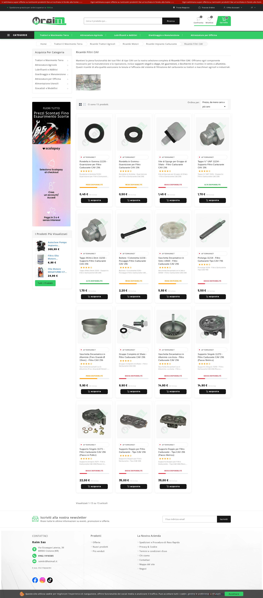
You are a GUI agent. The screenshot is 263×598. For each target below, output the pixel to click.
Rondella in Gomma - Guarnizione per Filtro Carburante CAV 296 (130, 164)
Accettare (234, 594)
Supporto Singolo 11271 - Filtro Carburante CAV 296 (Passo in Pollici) (93, 452)
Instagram (42, 580)
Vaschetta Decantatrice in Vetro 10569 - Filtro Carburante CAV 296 (171, 261)
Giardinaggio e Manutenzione (164, 35)
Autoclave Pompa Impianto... (57, 244)
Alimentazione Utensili (47, 83)
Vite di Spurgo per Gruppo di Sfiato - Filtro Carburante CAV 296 (172, 164)
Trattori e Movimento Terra (54, 35)
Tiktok (50, 580)
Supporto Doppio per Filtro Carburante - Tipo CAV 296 (132, 450)
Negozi (143, 568)
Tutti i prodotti (45, 283)
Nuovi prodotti (100, 546)
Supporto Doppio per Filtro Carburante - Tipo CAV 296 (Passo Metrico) (171, 452)
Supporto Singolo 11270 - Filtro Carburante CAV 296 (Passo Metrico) (211, 357)
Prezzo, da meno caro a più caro (214, 104)
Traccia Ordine (208, 7)
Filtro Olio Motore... (53, 257)
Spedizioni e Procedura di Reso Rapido (159, 542)
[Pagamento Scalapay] (51, 185)
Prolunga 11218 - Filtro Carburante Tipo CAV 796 (210, 259)
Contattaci (144, 560)
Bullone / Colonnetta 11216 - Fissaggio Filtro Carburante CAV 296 (133, 261)
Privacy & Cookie (148, 546)
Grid (80, 104)
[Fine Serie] (51, 123)
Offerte (96, 542)
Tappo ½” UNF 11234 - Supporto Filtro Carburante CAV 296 (211, 164)
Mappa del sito (147, 564)
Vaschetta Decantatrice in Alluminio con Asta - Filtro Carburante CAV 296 (171, 357)
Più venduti (99, 551)
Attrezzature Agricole (91, 35)
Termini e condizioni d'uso (153, 551)
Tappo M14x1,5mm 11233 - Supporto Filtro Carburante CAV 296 (93, 261)
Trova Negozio (182, 7)
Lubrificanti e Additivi (125, 35)
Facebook (35, 580)
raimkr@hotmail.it (47, 561)
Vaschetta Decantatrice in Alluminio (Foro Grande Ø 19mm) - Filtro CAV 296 (92, 357)
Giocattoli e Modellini (46, 88)
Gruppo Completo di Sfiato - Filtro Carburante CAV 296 (133, 355)
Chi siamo (144, 555)
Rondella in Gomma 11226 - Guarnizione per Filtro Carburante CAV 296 (93, 164)
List (84, 104)
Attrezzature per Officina (204, 35)
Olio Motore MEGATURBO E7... (57, 270)
